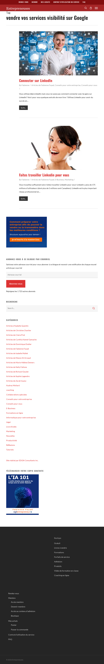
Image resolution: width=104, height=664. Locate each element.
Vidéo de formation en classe (66, 571)
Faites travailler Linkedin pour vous (44, 174)
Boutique (15, 616)
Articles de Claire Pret (15, 335)
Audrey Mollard (13, 385)
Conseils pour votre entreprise (67, 85)
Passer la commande (19, 629)
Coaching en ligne (61, 575)
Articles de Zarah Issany (16, 381)
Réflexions (10, 445)
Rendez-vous (13, 593)
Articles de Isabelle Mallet (17, 353)
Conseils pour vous (89, 85)
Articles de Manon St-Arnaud (18, 358)
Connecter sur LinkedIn (35, 80)
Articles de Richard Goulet (17, 372)
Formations (59, 552)
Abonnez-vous (15, 283)
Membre (11, 598)
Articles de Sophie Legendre (18, 376)
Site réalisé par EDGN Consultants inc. (22, 460)
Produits (57, 566)
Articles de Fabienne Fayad (42, 85)
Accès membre (17, 602)
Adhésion (58, 561)
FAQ (10, 639)
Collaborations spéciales (16, 394)
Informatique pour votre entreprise (21, 417)
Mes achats (13, 621)
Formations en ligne (14, 413)
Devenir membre (18, 606)
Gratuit (57, 543)
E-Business (59, 179)
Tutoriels (10, 449)
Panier (14, 625)
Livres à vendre (60, 548)
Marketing (69, 179)
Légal (8, 422)
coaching (10, 390)
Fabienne (25, 85)
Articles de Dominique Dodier (19, 344)
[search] (85, 8)
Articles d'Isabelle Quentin (17, 326)
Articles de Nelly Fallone (16, 367)
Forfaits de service (62, 557)
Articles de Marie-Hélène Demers (20, 362)
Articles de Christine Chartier (18, 330)
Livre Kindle (11, 427)
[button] (96, 8)
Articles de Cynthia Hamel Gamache (21, 339)
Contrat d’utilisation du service (21, 635)
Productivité (11, 440)
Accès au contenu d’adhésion (23, 611)
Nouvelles (10, 436)
